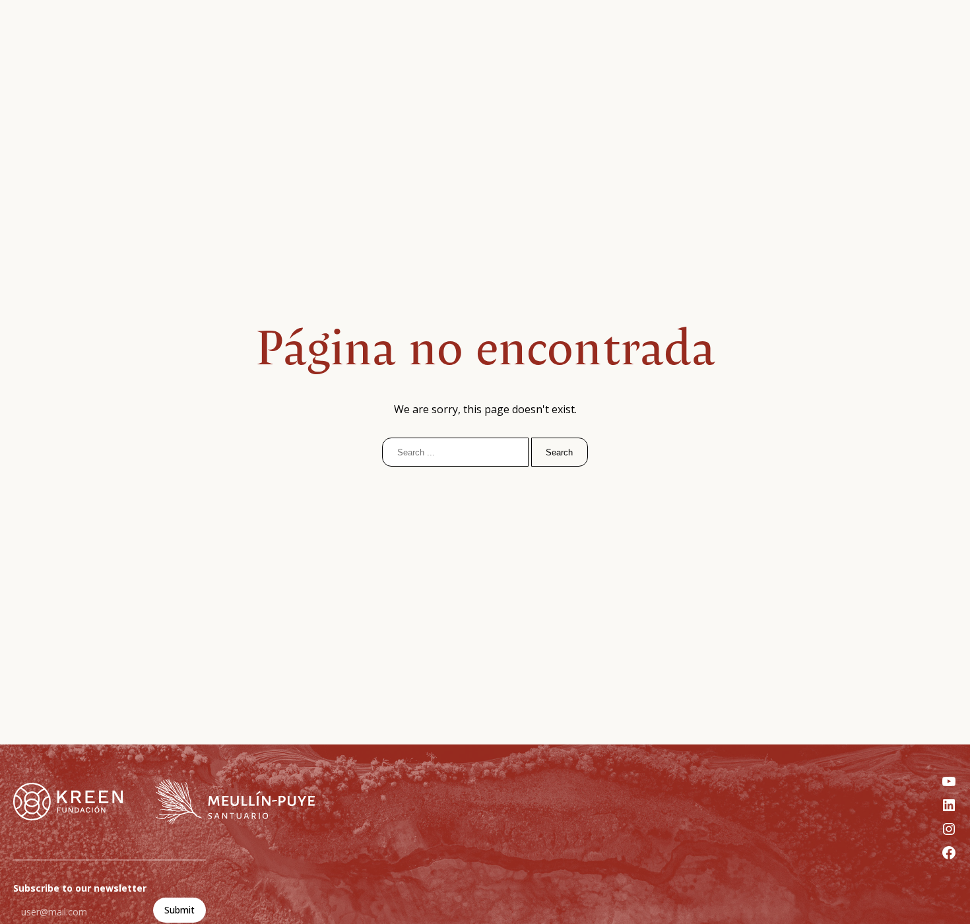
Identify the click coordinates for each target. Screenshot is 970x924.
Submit (179, 910)
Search (559, 452)
